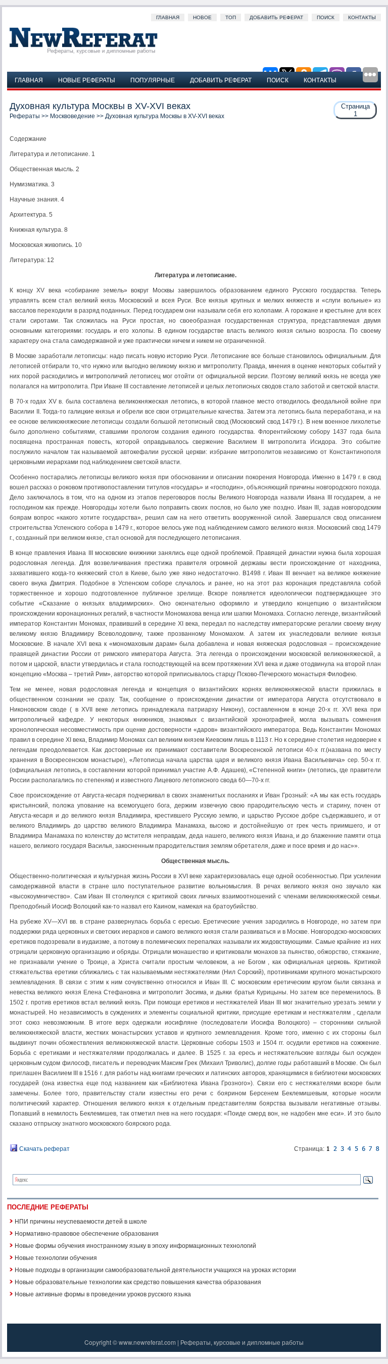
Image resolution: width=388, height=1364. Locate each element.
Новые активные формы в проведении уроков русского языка (103, 1293)
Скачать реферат (44, 1148)
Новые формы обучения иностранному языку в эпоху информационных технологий (135, 1245)
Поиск (325, 17)
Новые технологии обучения (56, 1257)
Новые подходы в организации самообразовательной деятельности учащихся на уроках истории (155, 1269)
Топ (230, 17)
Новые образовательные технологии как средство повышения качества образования (138, 1281)
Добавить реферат (276, 17)
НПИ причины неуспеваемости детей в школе (81, 1221)
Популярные (152, 79)
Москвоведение (72, 116)
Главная (167, 17)
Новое (202, 17)
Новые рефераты (86, 79)
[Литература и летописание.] (335, 1148)
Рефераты (25, 116)
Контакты (362, 17)
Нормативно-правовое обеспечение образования (87, 1233)
